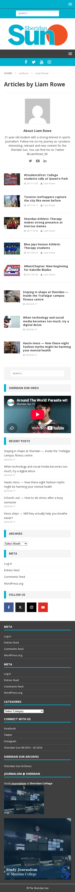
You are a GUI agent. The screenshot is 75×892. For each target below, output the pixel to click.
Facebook (10, 728)
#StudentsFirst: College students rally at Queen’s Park (46, 176)
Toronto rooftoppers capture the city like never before (45, 198)
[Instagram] (49, 62)
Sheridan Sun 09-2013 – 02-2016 (23, 747)
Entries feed (11, 570)
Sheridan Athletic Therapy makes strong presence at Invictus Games (43, 222)
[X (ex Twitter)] (20, 607)
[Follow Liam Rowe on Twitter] (30, 161)
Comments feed (14, 577)
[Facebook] (25, 62)
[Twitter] (33, 62)
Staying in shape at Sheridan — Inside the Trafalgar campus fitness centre (45, 295)
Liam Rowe (49, 183)
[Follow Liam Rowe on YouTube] (36, 161)
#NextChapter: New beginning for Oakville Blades (46, 268)
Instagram (10, 741)
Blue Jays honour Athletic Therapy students (42, 246)
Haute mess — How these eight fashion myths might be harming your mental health (47, 346)
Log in (8, 563)
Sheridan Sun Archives (18, 766)
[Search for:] (37, 13)
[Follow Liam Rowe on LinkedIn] (43, 161)
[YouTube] (41, 62)
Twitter (8, 735)
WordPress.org (13, 583)
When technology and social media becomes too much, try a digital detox (46, 321)
